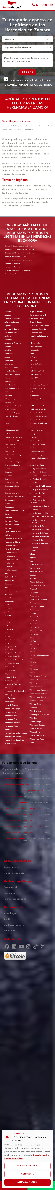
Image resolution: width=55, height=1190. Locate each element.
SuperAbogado (10, 121)
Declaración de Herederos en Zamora (19, 249)
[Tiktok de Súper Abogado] (36, 947)
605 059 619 (44, 5)
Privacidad (9, 931)
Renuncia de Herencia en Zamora (18, 274)
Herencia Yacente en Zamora (16, 256)
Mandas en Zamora (12, 267)
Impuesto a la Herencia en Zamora (18, 260)
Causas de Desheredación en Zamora (19, 246)
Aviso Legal (51, 8)
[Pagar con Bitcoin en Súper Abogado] (15, 955)
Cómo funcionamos (14, 873)
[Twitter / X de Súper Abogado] (43, 947)
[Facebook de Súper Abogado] (7, 947)
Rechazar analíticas (27, 1166)
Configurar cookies (14, 925)
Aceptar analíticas (27, 1182)
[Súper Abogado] (12, 5)
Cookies (8, 919)
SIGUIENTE (27, 72)
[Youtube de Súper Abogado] (21, 947)
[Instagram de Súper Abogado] (29, 947)
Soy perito (9, 893)
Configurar (27, 1174)
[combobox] (25, 39)
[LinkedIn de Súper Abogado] (14, 947)
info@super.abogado (15, 899)
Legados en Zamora (12, 263)
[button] (48, 39)
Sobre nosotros (12, 867)
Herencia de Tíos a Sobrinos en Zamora (20, 253)
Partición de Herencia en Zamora (17, 270)
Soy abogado (11, 887)
